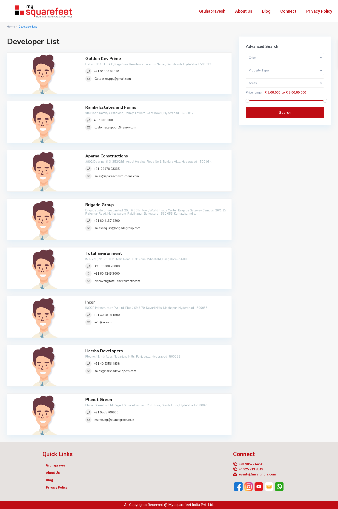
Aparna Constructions (106, 156)
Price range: (254, 92)
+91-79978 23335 (107, 169)
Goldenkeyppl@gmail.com (113, 79)
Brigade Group (99, 205)
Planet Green (98, 399)
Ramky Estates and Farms (110, 107)
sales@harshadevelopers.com (115, 371)
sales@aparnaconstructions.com (117, 176)
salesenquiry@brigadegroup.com (117, 228)
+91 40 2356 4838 (107, 364)
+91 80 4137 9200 (107, 221)
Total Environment (103, 253)
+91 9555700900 (106, 412)
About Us (243, 11)
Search (285, 112)
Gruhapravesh (212, 11)
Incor (90, 302)
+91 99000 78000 (107, 266)
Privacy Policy (319, 11)
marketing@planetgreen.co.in (114, 420)
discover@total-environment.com (117, 281)
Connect (288, 11)
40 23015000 (103, 120)
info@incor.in (103, 322)
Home (11, 26)
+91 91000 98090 (106, 71)
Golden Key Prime (103, 58)
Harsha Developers (104, 351)
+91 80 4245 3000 (107, 274)
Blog (266, 11)
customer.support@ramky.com (115, 127)
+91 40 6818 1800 (107, 315)
